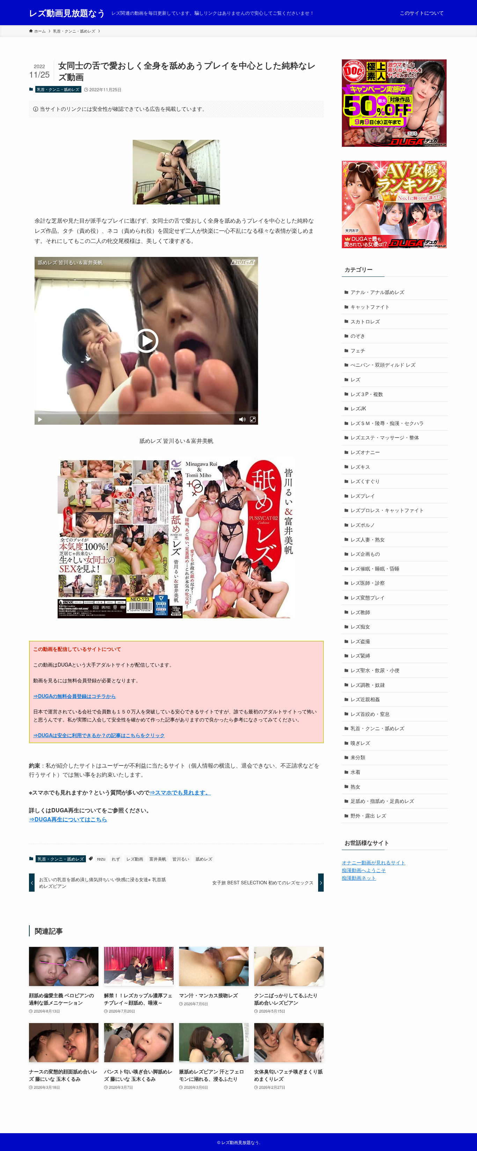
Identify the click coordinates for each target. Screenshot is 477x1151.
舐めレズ (204, 859)
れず (116, 859)
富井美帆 (157, 859)
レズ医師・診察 (368, 582)
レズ (355, 379)
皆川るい (181, 859)
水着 (355, 771)
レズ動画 (134, 859)
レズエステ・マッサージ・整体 (385, 437)
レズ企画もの (365, 553)
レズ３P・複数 (367, 393)
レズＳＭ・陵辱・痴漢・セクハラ (387, 422)
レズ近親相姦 (365, 699)
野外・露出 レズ (368, 815)
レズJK (358, 408)
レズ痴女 (360, 626)
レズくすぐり (365, 480)
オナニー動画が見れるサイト (373, 862)
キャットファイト (370, 306)
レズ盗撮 (360, 641)
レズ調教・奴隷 (368, 684)
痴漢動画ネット (359, 877)
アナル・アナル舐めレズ (377, 291)
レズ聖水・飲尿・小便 (375, 670)
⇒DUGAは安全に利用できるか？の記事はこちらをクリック (99, 735)
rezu (101, 859)
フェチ (358, 350)
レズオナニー (365, 451)
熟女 (355, 786)
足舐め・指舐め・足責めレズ (382, 800)
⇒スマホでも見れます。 (180, 792)
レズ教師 (360, 612)
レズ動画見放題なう (67, 12)
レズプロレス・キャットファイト (387, 509)
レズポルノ (363, 524)
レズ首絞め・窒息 (370, 713)
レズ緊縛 (360, 655)
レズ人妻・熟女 (368, 539)
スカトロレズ (365, 321)
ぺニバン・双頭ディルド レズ (383, 364)
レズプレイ (363, 495)
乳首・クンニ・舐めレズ (58, 89)
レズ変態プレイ (368, 597)
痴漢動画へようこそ (364, 869)
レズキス (360, 466)
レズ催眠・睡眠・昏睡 (375, 568)
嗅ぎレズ (360, 742)
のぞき (358, 335)
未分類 (358, 757)
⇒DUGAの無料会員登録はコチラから (74, 695)
